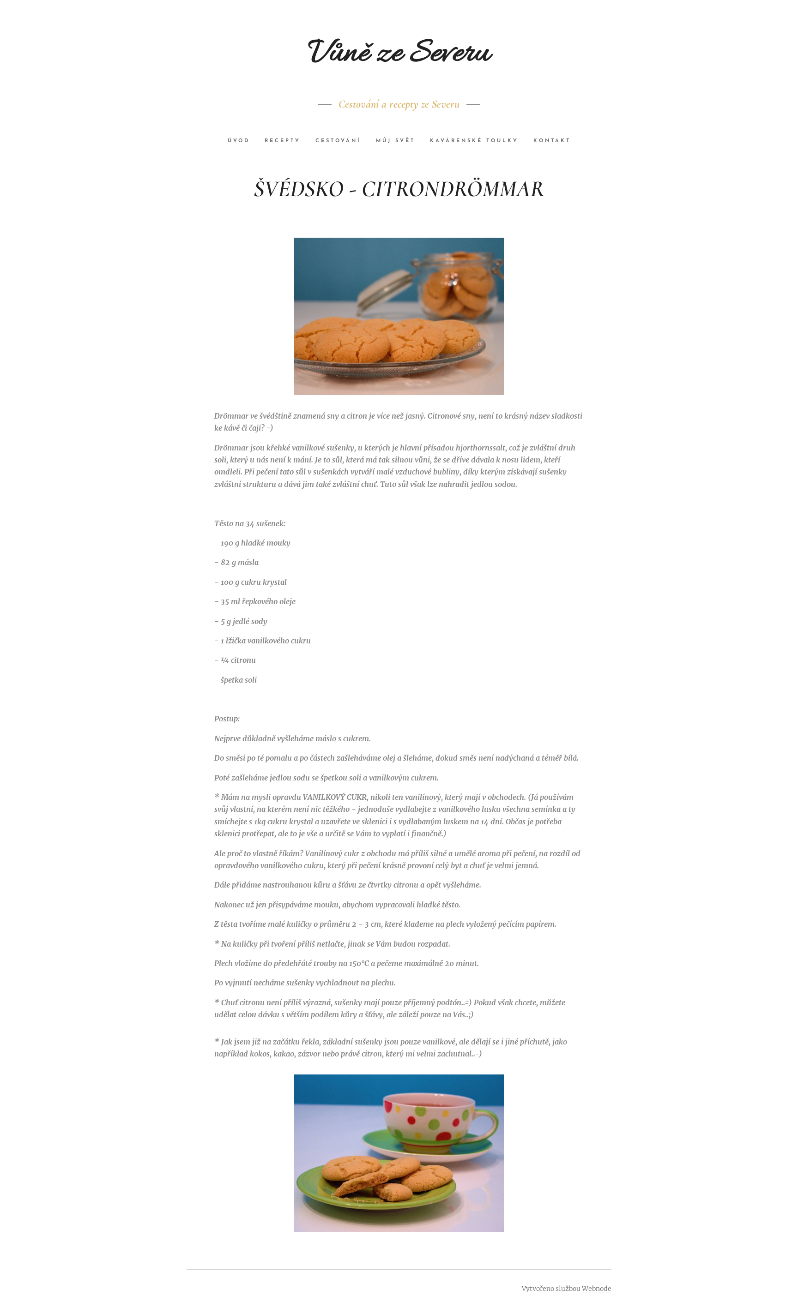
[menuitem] (242, 141)
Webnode (596, 1288)
